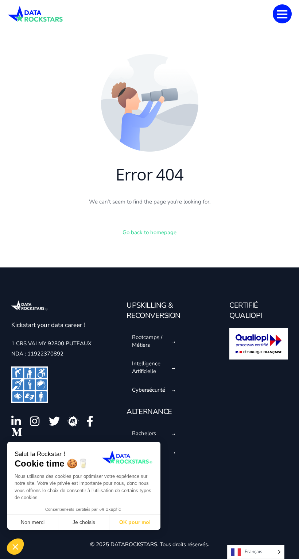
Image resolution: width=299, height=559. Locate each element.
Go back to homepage (149, 232)
